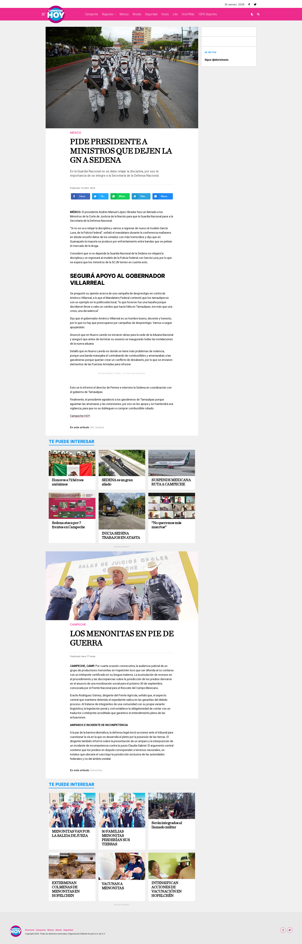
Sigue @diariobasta (216, 59)
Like (175, 14)
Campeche (91, 14)
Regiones (107, 14)
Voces (165, 14)
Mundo (137, 14)
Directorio (29, 930)
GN (92, 427)
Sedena (99, 427)
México (124, 14)
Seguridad (151, 14)
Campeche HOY (80, 416)
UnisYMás (188, 14)
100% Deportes (207, 14)
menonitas (96, 770)
